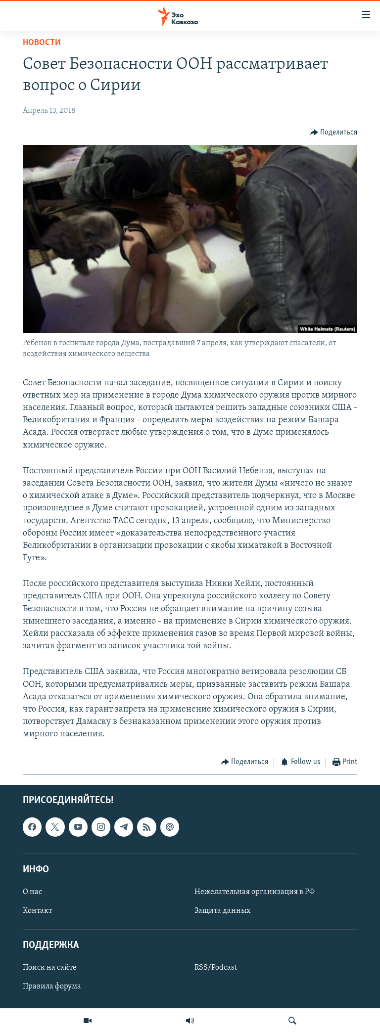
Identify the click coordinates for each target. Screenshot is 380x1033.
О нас (32, 892)
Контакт (37, 911)
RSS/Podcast (215, 968)
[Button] (334, 132)
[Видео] (87, 1020)
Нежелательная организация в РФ (254, 892)
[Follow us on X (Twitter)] (55, 826)
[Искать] (292, 1020)
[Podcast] (169, 826)
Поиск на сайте (50, 968)
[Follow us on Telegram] (123, 826)
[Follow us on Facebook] (32, 826)
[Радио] (190, 1020)
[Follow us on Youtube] (78, 826)
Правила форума (52, 986)
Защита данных (222, 911)
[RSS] (146, 826)
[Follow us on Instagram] (101, 826)
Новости (42, 43)
